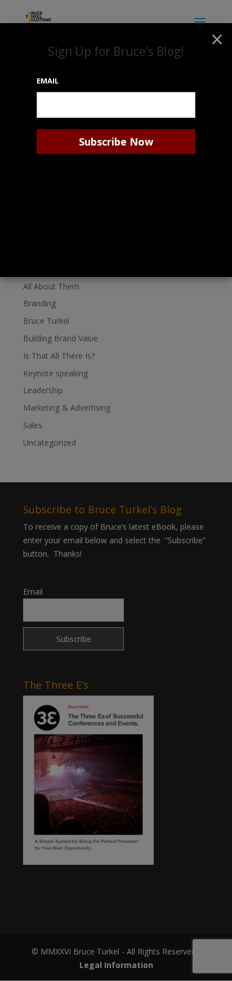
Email (48, 81)
